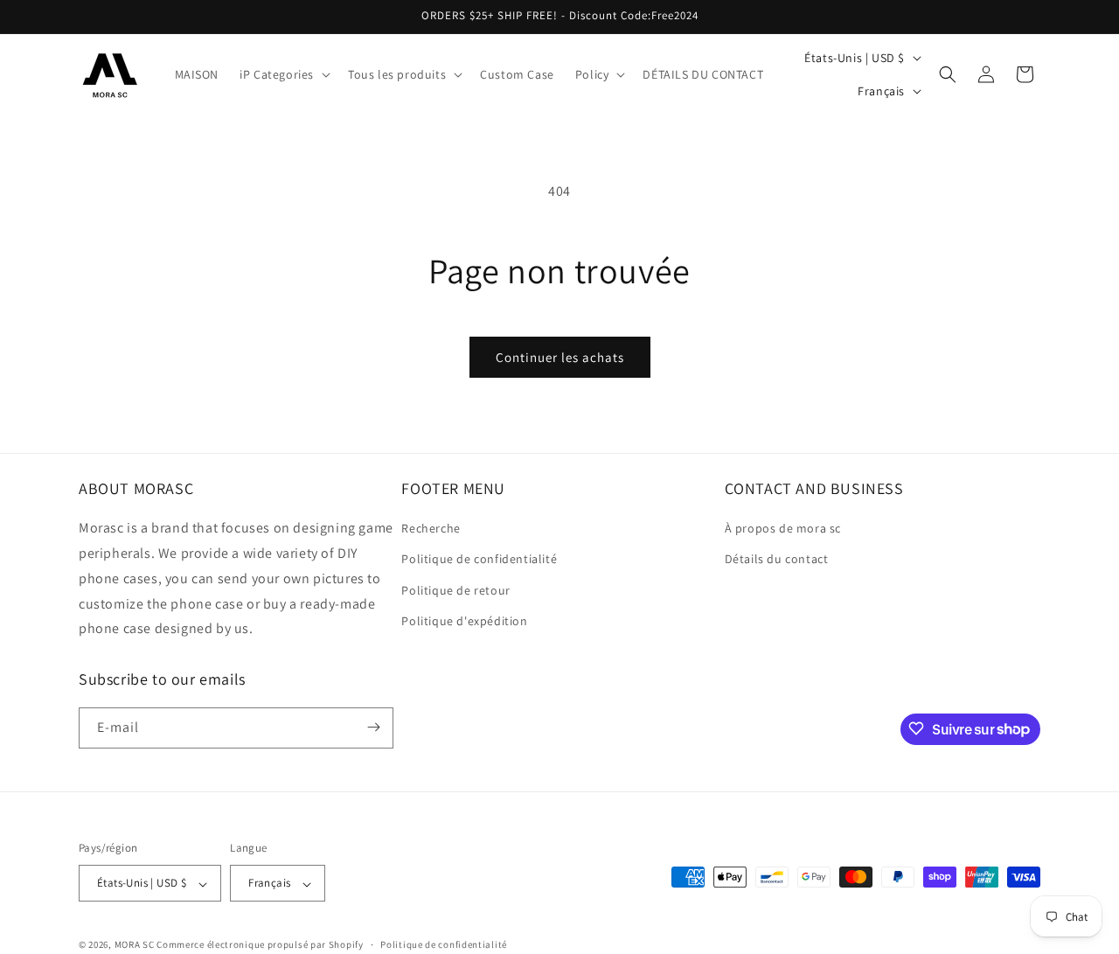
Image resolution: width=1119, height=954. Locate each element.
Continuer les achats (560, 357)
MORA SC (135, 945)
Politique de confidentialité (479, 560)
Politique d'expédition (464, 621)
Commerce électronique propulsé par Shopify (259, 945)
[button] (283, 74)
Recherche (430, 529)
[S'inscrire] (373, 727)
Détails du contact (777, 560)
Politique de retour (455, 590)
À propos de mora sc (783, 529)
